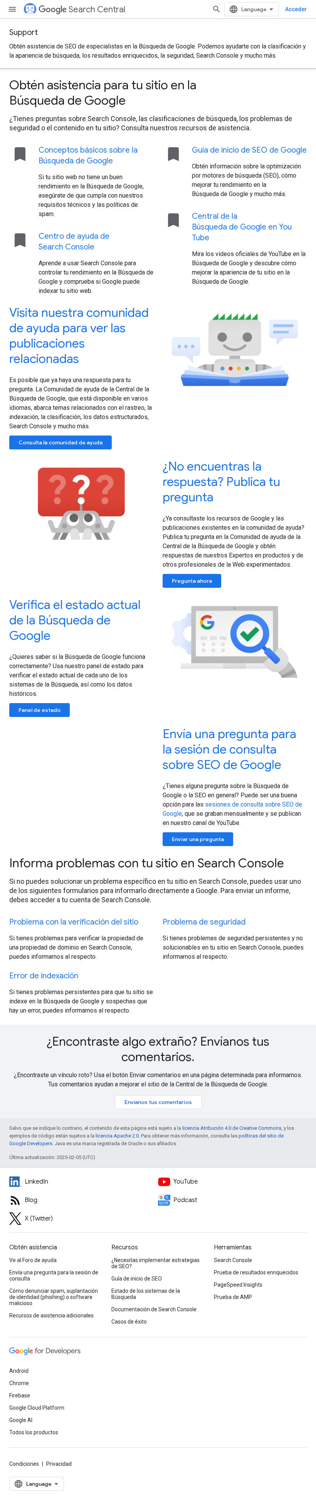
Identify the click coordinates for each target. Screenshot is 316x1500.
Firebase (19, 1395)
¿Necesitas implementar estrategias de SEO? (155, 1263)
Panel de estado (39, 710)
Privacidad (59, 1464)
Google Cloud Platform (36, 1408)
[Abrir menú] (12, 9)
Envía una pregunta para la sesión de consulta (53, 1275)
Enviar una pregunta (198, 839)
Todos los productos (33, 1432)
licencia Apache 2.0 (117, 1136)
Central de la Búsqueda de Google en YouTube (242, 227)
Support (23, 32)
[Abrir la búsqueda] (216, 9)
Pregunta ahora (192, 580)
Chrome (19, 1383)
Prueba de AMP (233, 1297)
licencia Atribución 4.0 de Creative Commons (231, 1128)
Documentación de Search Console (154, 1309)
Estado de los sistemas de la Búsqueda (145, 1294)
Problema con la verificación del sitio (73, 922)
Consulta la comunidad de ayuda (60, 442)
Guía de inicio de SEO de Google (249, 150)
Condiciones (24, 1464)
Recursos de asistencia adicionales (51, 1315)
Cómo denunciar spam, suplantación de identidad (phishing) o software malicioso (53, 1297)
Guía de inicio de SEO (136, 1278)
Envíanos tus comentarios (158, 1102)
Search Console (233, 1260)
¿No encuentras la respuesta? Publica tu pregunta (221, 482)
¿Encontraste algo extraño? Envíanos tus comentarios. (158, 1049)
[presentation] (158, 92)
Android (19, 1371)
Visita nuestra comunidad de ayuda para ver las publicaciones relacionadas (79, 335)
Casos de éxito (129, 1322)
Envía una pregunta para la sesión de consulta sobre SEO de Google (229, 749)
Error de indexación (43, 976)
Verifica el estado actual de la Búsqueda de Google (75, 620)
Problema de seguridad (204, 922)
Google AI (20, 1420)
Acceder (296, 9)
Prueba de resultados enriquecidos (256, 1272)
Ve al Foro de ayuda (33, 1260)
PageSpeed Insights (238, 1285)
